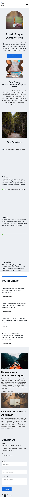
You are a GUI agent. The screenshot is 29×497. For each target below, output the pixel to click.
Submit (7, 489)
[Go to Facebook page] (5, 496)
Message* (5, 477)
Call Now (14, 55)
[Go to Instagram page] (11, 496)
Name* (4, 461)
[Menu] (27, 4)
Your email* (5, 469)
